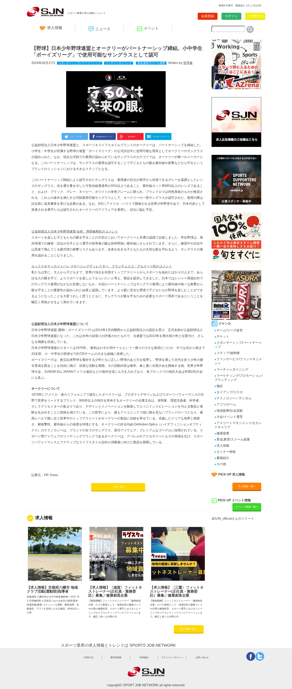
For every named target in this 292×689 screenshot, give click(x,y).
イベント (151, 28)
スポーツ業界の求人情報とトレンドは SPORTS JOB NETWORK (118, 645)
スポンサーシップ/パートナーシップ (80, 63)
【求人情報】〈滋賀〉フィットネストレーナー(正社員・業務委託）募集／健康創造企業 (115, 591)
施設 (219, 386)
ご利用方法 (255, 16)
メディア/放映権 (227, 353)
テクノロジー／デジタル (233, 398)
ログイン (231, 16)
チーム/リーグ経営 (229, 330)
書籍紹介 (222, 458)
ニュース (102, 29)
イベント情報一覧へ (246, 506)
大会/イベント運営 (229, 416)
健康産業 (222, 433)
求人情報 (54, 28)
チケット (222, 336)
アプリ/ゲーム (225, 404)
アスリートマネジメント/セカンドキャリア (238, 425)
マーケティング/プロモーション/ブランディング (239, 377)
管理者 (188, 63)
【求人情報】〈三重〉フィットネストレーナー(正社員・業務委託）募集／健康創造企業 (177, 591)
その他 (220, 464)
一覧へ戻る (118, 486)
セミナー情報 (225, 451)
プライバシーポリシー (172, 657)
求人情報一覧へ (189, 628)
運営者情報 (115, 657)
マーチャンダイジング (118, 63)
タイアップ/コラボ (229, 392)
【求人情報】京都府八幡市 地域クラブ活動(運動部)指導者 (52, 589)
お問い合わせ (202, 657)
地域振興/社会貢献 (229, 410)
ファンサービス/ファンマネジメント (238, 361)
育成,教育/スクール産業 (151, 63)
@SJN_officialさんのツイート (233, 518)
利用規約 (144, 657)
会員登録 (207, 16)
